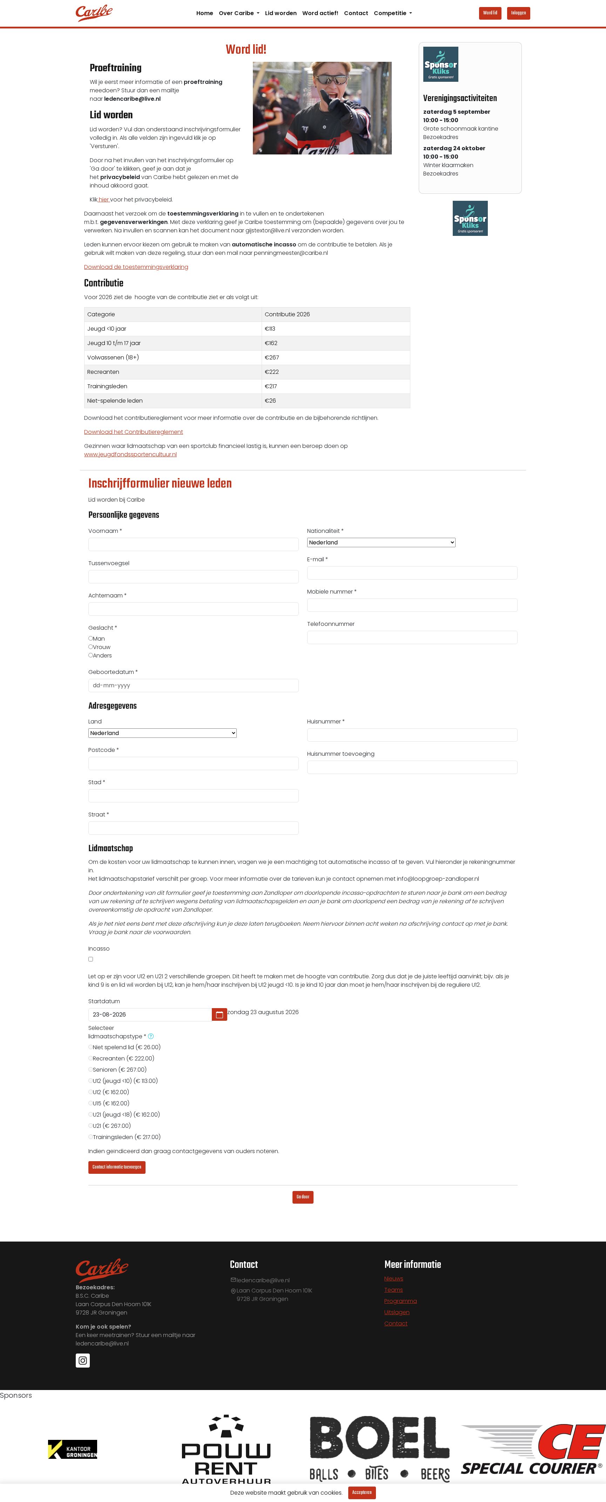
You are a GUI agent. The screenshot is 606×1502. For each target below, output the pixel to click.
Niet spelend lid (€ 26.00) (127, 1047)
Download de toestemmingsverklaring (136, 267)
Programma (400, 1301)
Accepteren (362, 1493)
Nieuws (393, 1279)
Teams (393, 1290)
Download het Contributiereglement (133, 432)
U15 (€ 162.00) (111, 1103)
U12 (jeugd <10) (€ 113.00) (125, 1081)
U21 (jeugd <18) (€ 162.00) (126, 1115)
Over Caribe (237, 13)
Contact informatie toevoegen (117, 1167)
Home (204, 13)
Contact (356, 13)
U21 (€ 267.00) (112, 1126)
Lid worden (281, 13)
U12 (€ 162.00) (111, 1092)
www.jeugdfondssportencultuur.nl (130, 454)
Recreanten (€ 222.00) (123, 1058)
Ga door (303, 1197)
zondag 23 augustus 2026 (263, 1012)
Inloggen (518, 13)
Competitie (391, 13)
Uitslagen (397, 1312)
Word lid (490, 13)
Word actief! (320, 13)
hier (103, 200)
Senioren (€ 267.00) (120, 1070)
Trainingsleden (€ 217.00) (127, 1137)
